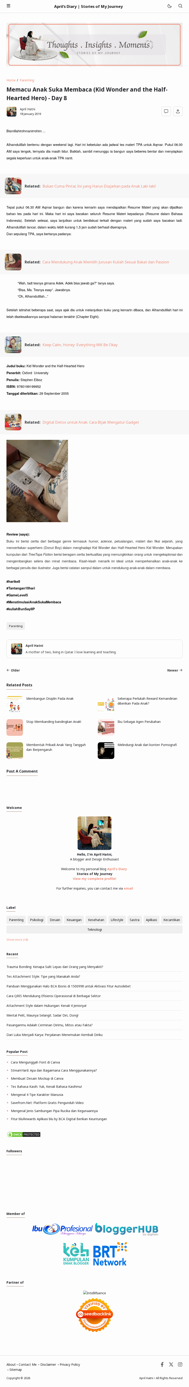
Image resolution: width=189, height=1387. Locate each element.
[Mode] (169, 6)
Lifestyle (117, 920)
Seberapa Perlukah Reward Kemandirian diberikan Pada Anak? (147, 701)
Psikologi (36, 920)
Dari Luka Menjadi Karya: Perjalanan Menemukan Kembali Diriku (54, 1035)
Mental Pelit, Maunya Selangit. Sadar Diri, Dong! (42, 1015)
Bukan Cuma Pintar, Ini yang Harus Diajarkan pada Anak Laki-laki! (99, 186)
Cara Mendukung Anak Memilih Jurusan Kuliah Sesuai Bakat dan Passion (105, 262)
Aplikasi (151, 920)
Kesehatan (96, 920)
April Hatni (146, 1378)
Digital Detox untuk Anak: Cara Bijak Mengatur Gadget (90, 422)
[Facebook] (162, 1365)
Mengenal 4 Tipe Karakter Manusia (37, 1094)
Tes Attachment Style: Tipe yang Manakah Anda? (43, 976)
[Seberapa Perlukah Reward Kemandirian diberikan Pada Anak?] (106, 711)
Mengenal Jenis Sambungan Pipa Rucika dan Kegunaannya (54, 1111)
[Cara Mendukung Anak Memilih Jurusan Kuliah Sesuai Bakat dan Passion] (13, 268)
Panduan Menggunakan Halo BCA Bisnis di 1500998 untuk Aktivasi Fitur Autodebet (68, 986)
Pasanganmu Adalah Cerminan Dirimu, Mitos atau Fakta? (49, 1025)
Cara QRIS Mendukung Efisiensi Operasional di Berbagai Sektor (53, 996)
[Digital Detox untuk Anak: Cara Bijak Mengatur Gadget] (13, 429)
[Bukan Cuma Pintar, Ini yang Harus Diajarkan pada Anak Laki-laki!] (13, 192)
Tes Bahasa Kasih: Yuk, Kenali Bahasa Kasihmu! (46, 1086)
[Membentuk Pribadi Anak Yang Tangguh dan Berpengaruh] (14, 757)
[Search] (180, 6)
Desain (55, 920)
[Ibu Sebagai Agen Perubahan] (106, 734)
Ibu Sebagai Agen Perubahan (139, 721)
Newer (172, 670)
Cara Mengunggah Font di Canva (35, 1062)
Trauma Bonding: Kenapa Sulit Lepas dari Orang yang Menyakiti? (54, 967)
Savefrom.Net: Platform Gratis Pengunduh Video (47, 1102)
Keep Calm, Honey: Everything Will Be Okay (80, 344)
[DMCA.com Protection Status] (23, 1136)
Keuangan (74, 920)
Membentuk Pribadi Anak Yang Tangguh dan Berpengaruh (56, 747)
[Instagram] (180, 1365)
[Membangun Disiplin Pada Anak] (14, 711)
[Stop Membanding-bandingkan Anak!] (14, 734)
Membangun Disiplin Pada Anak (50, 698)
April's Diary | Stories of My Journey (88, 6)
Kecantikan (171, 920)
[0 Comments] (166, 111)
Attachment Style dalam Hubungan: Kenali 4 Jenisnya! (46, 1005)
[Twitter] (171, 1365)
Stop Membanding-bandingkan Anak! (53, 721)
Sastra (134, 920)
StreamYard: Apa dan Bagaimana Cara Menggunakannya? (54, 1070)
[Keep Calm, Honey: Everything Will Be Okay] (13, 351)
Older (15, 670)
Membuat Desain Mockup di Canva (37, 1078)
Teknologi (94, 929)
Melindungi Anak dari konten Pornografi (147, 745)
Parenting (16, 626)
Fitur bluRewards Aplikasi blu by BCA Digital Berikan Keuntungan (59, 1119)
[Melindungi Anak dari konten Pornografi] (106, 757)
